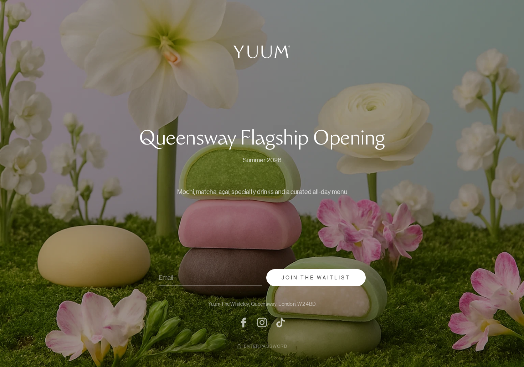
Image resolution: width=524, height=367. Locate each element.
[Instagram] (262, 322)
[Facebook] (243, 322)
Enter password (265, 346)
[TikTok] (280, 322)
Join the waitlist (316, 278)
